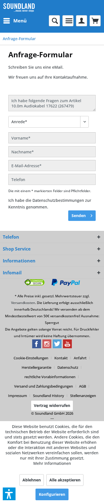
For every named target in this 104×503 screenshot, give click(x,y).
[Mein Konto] (81, 20)
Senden (79, 215)
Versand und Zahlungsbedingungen (43, 386)
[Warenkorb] (95, 20)
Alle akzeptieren (64, 480)
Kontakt (61, 357)
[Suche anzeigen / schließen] (54, 20)
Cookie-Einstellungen (31, 357)
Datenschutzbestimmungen (58, 200)
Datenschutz (67, 367)
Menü (20, 20)
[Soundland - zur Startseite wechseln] (19, 7)
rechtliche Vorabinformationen (49, 376)
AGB (82, 386)
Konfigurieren (52, 494)
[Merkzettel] (67, 20)
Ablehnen (31, 480)
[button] (9, 493)
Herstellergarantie (36, 367)
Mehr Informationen (52, 463)
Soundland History (48, 395)
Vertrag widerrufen (52, 405)
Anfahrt (80, 357)
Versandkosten (23, 302)
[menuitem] (14, 20)
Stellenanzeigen (83, 395)
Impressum (17, 395)
